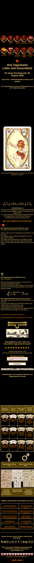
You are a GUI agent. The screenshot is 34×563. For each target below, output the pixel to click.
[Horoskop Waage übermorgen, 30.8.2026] (24, 39)
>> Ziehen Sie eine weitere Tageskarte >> (13, 314)
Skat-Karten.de (26, 517)
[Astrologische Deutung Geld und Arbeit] (17, 487)
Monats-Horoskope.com (10, 511)
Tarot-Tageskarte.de (26, 506)
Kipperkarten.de (9, 521)
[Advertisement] (17, 18)
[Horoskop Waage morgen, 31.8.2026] (17, 39)
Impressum (10, 556)
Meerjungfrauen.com (26, 527)
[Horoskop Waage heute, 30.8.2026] (10, 39)
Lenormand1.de (26, 522)
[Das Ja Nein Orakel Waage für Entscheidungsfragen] (10, 53)
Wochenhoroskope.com (9, 517)
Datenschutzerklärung (20, 556)
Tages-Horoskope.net (26, 512)
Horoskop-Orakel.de (9, 506)
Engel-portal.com (9, 527)
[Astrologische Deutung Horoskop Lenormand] (6, 487)
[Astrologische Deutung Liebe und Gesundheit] (28, 486)
